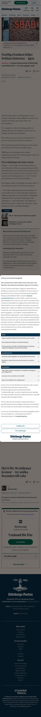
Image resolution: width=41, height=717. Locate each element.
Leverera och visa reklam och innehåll (13, 376)
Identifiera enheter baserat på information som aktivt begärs (18, 361)
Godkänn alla (21, 426)
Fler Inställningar (20, 431)
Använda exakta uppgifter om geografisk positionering (18, 356)
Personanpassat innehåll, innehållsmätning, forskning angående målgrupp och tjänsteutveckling (18, 347)
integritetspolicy (21, 416)
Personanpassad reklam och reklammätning (15, 342)
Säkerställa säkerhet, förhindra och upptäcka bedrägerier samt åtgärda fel (19, 371)
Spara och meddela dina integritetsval (13, 380)
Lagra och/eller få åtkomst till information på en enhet (18, 338)
